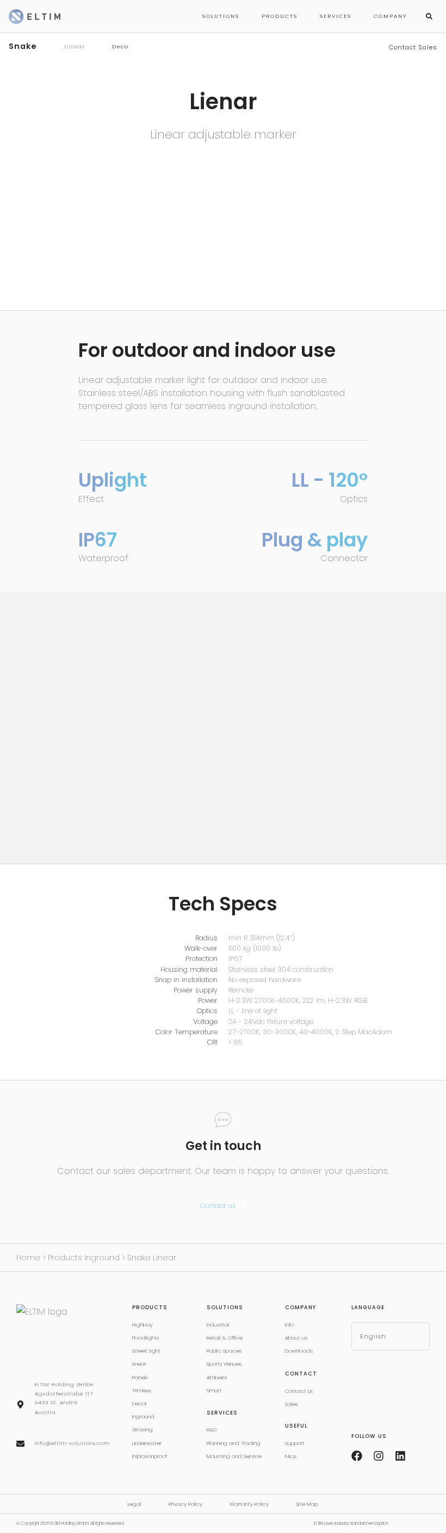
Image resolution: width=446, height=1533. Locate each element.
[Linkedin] (400, 1455)
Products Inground (84, 1257)
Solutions (220, 16)
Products (280, 16)
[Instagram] (378, 1455)
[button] (429, 16)
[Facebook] (356, 1455)
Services (335, 16)
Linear (74, 46)
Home (28, 1257)
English (373, 1336)
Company (390, 16)
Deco (120, 46)
